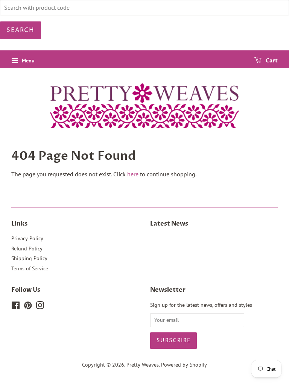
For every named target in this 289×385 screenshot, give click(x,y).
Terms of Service (29, 268)
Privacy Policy (27, 238)
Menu (27, 60)
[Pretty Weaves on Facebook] (15, 306)
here (132, 174)
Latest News (169, 224)
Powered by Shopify (184, 364)
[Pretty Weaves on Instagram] (40, 306)
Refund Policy (27, 248)
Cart (271, 60)
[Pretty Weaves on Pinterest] (28, 306)
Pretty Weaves (142, 364)
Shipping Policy (29, 258)
